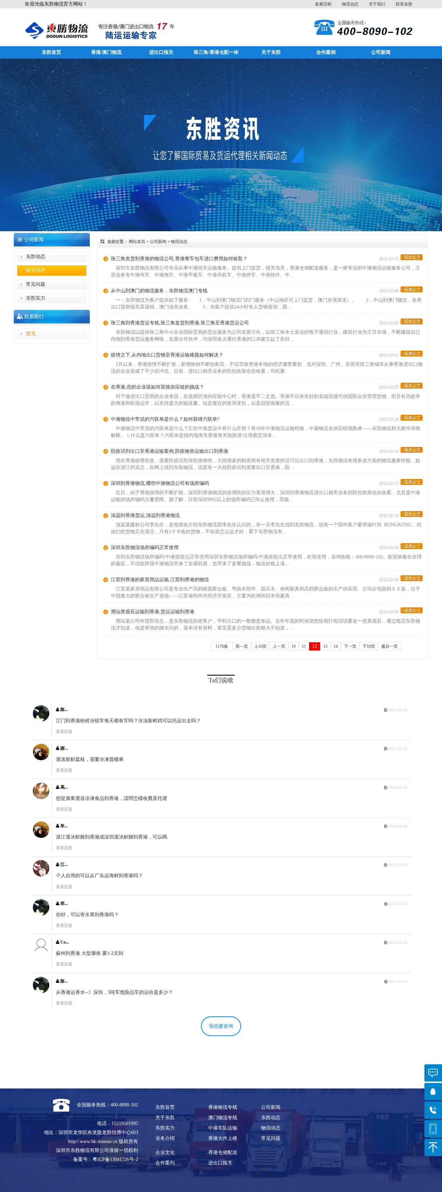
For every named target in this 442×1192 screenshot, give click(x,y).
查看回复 (64, 731)
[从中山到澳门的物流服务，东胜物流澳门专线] (412, 289)
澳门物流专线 (222, 1117)
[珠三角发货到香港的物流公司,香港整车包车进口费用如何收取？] (412, 257)
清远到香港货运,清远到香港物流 (145, 515)
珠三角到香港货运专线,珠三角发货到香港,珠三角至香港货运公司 (180, 322)
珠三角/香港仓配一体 (216, 52)
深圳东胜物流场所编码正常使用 (145, 547)
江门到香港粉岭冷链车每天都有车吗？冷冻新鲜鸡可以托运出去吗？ (128, 720)
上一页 (279, 646)
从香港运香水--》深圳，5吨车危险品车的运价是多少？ (114, 992)
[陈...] (41, 713)
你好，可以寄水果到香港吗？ (87, 914)
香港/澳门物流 (106, 52)
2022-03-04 (390, 323)
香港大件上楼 (222, 1138)
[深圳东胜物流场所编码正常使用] (412, 546)
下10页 (369, 646)
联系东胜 (404, 4)
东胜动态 (35, 256)
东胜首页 (51, 52)
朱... (63, 825)
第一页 (242, 646)
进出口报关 (161, 52)
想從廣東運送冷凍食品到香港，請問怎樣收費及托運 (111, 798)
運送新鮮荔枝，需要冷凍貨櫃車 (90, 759)
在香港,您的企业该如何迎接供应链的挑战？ (157, 387)
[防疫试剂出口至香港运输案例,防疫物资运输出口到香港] (412, 450)
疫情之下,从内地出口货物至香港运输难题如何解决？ (167, 355)
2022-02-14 (390, 515)
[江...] (41, 868)
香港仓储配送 (222, 1152)
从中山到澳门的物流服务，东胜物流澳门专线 (159, 290)
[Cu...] (41, 946)
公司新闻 (381, 52)
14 (336, 646)
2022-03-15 (390, 258)
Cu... (64, 942)
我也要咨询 (221, 1026)
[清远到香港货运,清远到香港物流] (412, 514)
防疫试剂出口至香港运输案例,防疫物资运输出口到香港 (169, 451)
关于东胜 (271, 52)
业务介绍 (165, 1138)
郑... (63, 903)
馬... (63, 787)
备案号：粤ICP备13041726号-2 (105, 1159)
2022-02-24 (390, 419)
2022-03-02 (390, 355)
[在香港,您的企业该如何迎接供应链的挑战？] (412, 386)
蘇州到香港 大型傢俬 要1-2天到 (89, 953)
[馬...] (41, 791)
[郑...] (41, 907)
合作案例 (326, 52)
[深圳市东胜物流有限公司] (56, 24)
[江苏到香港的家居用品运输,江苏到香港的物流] (412, 578)
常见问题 (35, 284)
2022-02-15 (390, 483)
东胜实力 (35, 298)
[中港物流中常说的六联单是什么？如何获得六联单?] (412, 418)
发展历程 (323, 4)
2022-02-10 (390, 547)
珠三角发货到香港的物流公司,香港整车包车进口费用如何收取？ (179, 258)
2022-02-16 (390, 451)
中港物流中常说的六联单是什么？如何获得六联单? (165, 419)
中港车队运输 (222, 1128)
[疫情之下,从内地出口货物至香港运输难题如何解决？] (412, 353)
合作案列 (165, 1162)
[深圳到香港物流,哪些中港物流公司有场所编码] (412, 482)
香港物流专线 (222, 1107)
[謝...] (41, 752)
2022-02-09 (390, 611)
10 (293, 646)
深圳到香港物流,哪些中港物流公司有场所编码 (160, 483)
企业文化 (165, 1152)
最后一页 (389, 646)
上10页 (260, 646)
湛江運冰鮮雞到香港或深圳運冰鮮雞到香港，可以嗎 (111, 837)
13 (325, 646)
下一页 (350, 646)
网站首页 (137, 241)
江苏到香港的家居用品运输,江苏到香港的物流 (160, 579)
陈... (63, 709)
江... (63, 864)
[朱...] (41, 829)
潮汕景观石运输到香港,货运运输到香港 (152, 611)
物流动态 (350, 4)
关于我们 (377, 4)
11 (304, 646)
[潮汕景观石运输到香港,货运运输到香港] (412, 610)
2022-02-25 (390, 387)
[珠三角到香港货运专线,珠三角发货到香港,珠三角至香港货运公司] (412, 321)
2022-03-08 (390, 291)
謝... (63, 748)
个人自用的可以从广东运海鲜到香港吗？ (99, 875)
